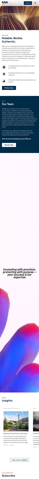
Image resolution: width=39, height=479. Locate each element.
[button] (35, 3)
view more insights (19, 460)
